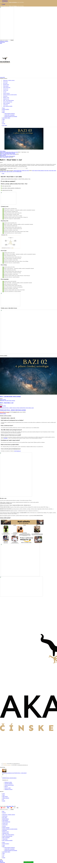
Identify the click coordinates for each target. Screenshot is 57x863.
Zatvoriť (1, 860)
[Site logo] (7, 39)
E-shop (3, 793)
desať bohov (46, 170)
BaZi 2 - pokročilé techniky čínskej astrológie (8, 154)
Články (3, 795)
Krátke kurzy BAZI (14, 152)
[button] (3, 399)
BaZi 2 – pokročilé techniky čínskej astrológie (10, 396)
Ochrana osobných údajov (9, 785)
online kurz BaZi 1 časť (10, 171)
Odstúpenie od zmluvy (9, 789)
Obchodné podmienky (8, 783)
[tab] (29, 173)
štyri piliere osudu (18, 171)
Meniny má (13, 2)
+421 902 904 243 (5, 1)
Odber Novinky (5, 796)
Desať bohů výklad (52, 170)
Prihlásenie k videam (8, 782)
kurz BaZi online (3, 171)
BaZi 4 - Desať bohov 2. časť (5, 157)
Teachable (5, 438)
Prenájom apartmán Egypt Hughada (10, 116)
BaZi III (36, 170)
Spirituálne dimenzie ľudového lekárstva (9, 777)
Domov (1, 152)
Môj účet (6, 786)
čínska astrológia (41, 170)
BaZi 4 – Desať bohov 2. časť (6, 402)
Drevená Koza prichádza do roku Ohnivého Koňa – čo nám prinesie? (14, 772)
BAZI (33, 170)
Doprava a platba (8, 787)
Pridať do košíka (3, 169)
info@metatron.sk (5, 0)
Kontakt (3, 800)
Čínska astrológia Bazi (7, 152)
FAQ (3, 799)
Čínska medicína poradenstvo (9, 113)
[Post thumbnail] (4, 771)
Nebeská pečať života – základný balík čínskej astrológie (13, 410)
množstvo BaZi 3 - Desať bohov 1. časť (8, 168)
